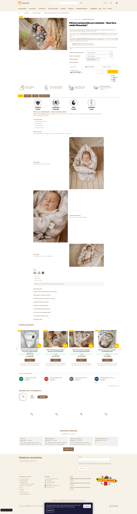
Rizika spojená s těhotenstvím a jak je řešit (80, 482)
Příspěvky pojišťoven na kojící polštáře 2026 (80, 478)
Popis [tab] (20, 96)
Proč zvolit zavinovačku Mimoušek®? (42, 312)
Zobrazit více (68, 449)
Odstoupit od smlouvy (6, 510)
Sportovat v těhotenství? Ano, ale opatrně (80, 487)
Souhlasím (87, 506)
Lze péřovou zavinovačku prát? (40, 305)
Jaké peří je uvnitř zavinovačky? (41, 302)
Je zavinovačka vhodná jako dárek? (41, 309)
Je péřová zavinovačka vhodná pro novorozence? (45, 291)
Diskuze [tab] (35, 96)
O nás (21, 487)
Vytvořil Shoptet (114, 506)
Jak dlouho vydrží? (37, 319)
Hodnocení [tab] (27, 96)
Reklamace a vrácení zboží (25, 486)
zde (74, 507)
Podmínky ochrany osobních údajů (27, 484)
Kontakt (21, 489)
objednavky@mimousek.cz (52, 479)
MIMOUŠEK (108, 67)
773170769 (49, 480)
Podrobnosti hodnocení (88, 19)
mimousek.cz (49, 484)
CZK (105, 3)
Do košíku (113, 71)
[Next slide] (120, 349)
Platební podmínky (24, 482)
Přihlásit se (83, 468)
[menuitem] (23, 9)
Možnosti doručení (73, 62)
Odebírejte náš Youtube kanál (53, 485)
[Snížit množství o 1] (98, 71)
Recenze (22, 491)
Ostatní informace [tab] (44, 96)
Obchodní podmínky (24, 479)
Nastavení (50, 510)
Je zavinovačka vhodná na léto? (40, 316)
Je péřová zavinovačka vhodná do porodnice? (44, 298)
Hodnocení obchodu (68, 430)
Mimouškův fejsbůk (51, 482)
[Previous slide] (17, 349)
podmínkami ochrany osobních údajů (102, 463)
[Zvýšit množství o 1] (105, 71)
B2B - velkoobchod (24, 492)
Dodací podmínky (23, 480)
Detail (29, 360)
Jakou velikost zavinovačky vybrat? (41, 295)
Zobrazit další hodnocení (113, 386)
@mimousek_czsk (50, 487)
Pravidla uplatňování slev (25, 494)
